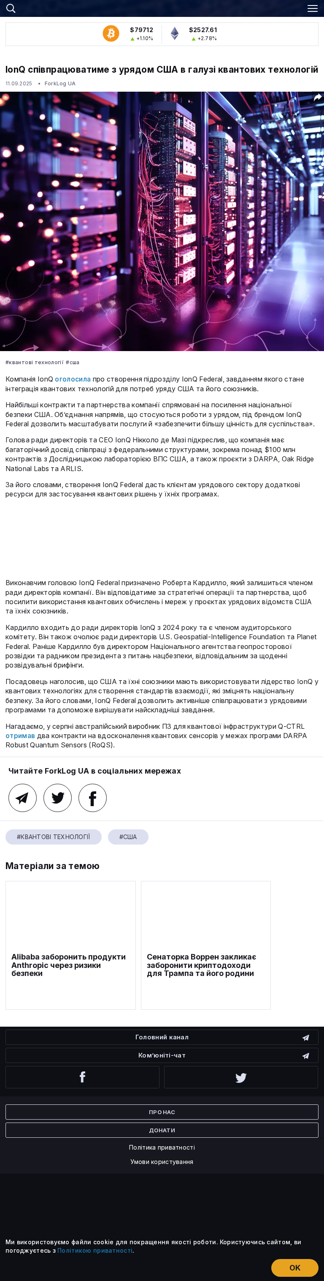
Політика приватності (162, 1147)
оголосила (73, 379)
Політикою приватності (94, 1250)
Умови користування (161, 1161)
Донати (162, 1130)
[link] (162, 7)
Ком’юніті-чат (162, 1055)
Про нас (162, 1112)
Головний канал (162, 1037)
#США (72, 362)
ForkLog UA (60, 83)
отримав (20, 735)
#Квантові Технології (34, 362)
